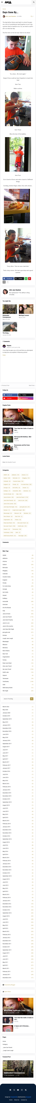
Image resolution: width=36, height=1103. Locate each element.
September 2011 (18, 950)
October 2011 (18, 947)
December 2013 (18, 866)
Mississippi (8, 513)
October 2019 (18, 716)
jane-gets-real (25, 507)
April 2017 (18, 759)
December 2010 (18, 977)
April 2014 (18, 854)
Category (5, 1044)
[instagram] (21, 1089)
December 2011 (18, 940)
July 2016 (18, 774)
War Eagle (22, 535)
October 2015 (18, 799)
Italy (18, 494)
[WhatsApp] (26, 278)
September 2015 (18, 802)
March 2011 (18, 968)
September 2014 (18, 839)
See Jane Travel (9, 526)
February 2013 (18, 897)
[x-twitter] (14, 1089)
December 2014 (18, 829)
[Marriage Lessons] (26, 309)
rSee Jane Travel (22, 523)
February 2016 (18, 786)
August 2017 (18, 746)
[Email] (4, 282)
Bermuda (16, 478)
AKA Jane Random (15, 290)
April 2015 (18, 817)
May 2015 (18, 814)
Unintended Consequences (7, 316)
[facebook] (10, 1089)
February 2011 (18, 971)
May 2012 (18, 925)
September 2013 (18, 876)
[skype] (25, 1089)
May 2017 (18, 756)
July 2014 (18, 845)
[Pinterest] (29, 278)
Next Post (31, 385)
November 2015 (18, 796)
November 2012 (18, 906)
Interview (27, 491)
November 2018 (18, 731)
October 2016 (18, 771)
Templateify (13, 1097)
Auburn (7, 478)
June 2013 (18, 885)
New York (18, 516)
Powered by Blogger (9, 985)
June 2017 (18, 753)
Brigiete (9, 345)
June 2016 (18, 777)
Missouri (18, 513)
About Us (16, 1100)
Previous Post (5, 385)
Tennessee (17, 529)
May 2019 (18, 722)
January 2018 (18, 740)
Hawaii (25, 487)
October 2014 (18, 836)
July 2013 (18, 882)
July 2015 (18, 808)
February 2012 (18, 934)
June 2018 (18, 734)
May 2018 (18, 737)
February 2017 (18, 765)
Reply (4, 355)
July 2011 (18, 956)
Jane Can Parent (22, 497)
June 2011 (18, 959)
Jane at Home (9, 497)
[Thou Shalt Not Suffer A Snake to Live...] (8, 431)
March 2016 (18, 783)
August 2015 (18, 805)
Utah (18, 532)
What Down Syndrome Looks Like (17, 421)
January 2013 (18, 900)
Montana (27, 513)
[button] (2, 2)
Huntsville (17, 491)
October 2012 (18, 910)
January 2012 (18, 937)
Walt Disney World (10, 535)
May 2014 (18, 851)
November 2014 (18, 833)
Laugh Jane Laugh (19, 510)
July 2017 (18, 749)
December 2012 (18, 903)
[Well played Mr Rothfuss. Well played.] (8, 439)
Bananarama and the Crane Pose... (22, 446)
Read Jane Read (9, 523)
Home (4, 9)
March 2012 (18, 931)
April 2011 (18, 965)
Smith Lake (22, 526)
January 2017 (18, 768)
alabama (15, 474)
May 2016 (18, 780)
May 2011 (18, 962)
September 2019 (18, 719)
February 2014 (18, 860)
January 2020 (18, 713)
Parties (18, 519)
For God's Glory (26, 484)
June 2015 (18, 811)
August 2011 (18, 953)
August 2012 (18, 916)
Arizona (25, 474)
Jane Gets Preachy (9, 500)
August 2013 (18, 879)
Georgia (7, 487)
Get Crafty (16, 487)
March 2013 (18, 894)
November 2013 (18, 870)
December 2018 (18, 728)
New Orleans (8, 516)
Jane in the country (10, 503)
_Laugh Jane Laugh (8, 1050)
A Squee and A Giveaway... (22, 1026)
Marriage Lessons (24, 315)
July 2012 (18, 919)
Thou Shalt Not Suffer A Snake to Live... (23, 429)
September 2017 (18, 743)
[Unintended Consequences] (10, 309)
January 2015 (18, 826)
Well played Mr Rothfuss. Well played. (22, 437)
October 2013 (18, 873)
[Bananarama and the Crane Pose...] (8, 447)
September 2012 (18, 913)
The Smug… (6, 333)
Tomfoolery (8, 532)
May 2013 (18, 888)
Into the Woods (9, 494)
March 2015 (18, 820)
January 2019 (18, 725)
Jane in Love (22, 500)
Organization (8, 519)
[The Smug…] (10, 326)
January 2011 (18, 974)
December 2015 (18, 793)
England (7, 484)
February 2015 (18, 823)
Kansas (7, 510)
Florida (15, 484)
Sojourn (7, 529)
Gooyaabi (28, 1097)
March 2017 (18, 762)
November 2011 (18, 943)
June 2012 (18, 922)
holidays (7, 491)
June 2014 (18, 848)
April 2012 (18, 928)
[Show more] (7, 282)
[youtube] (18, 1089)
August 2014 (18, 842)
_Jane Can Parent (7, 1047)
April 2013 (18, 891)
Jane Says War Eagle (10, 507)
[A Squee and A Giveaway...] (8, 1028)
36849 (6, 474)
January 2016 (18, 790)
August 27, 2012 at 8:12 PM (13, 347)
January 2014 (18, 863)
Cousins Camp (18, 481)
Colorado (7, 481)
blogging (26, 478)
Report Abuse (7, 991)
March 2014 (18, 857)
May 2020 (18, 709)
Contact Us (24, 1100)
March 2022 (18, 706)
